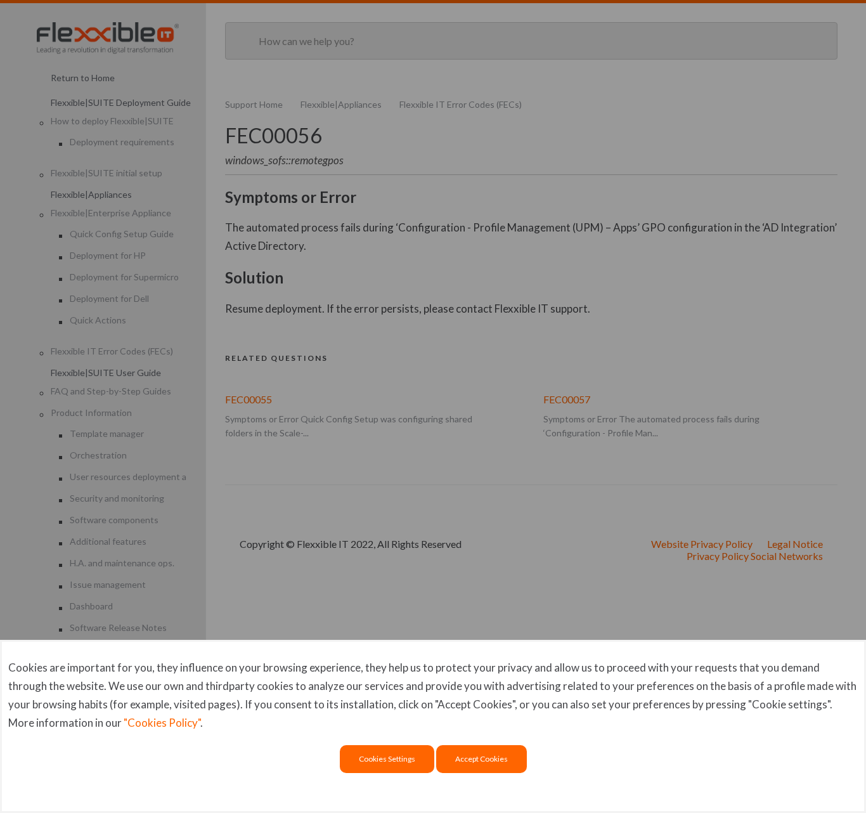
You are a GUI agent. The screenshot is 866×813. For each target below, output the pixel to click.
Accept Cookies (481, 759)
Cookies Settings (387, 759)
